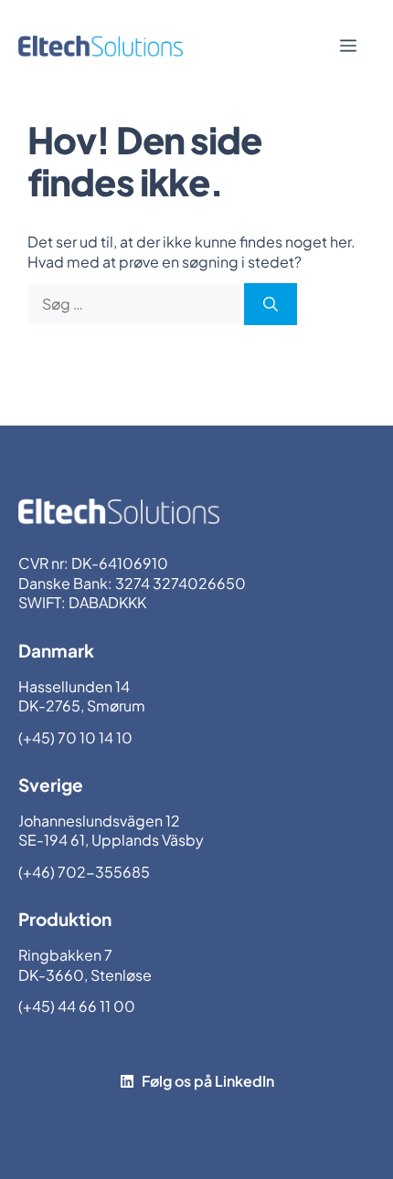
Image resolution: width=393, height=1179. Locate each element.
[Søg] (270, 304)
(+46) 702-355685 (84, 871)
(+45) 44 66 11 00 (76, 1006)
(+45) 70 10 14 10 (75, 737)
